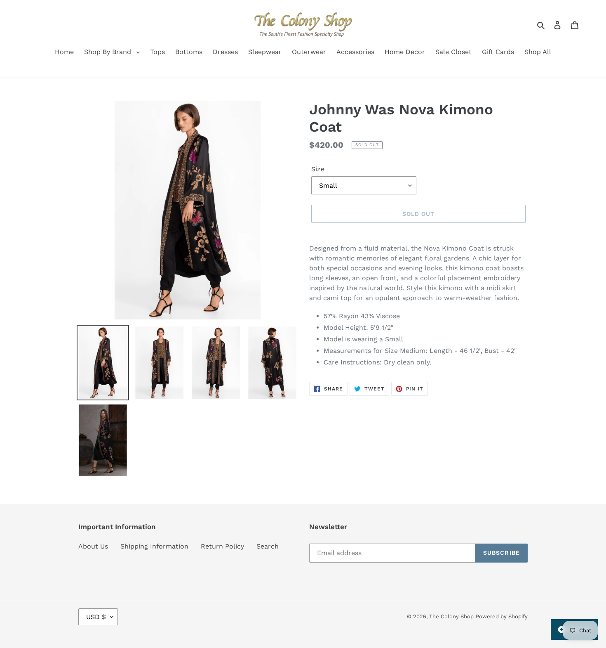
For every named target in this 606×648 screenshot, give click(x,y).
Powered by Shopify (502, 616)
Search (267, 546)
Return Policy (222, 546)
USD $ (96, 617)
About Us (93, 546)
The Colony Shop (451, 616)
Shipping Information (154, 546)
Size (317, 169)
